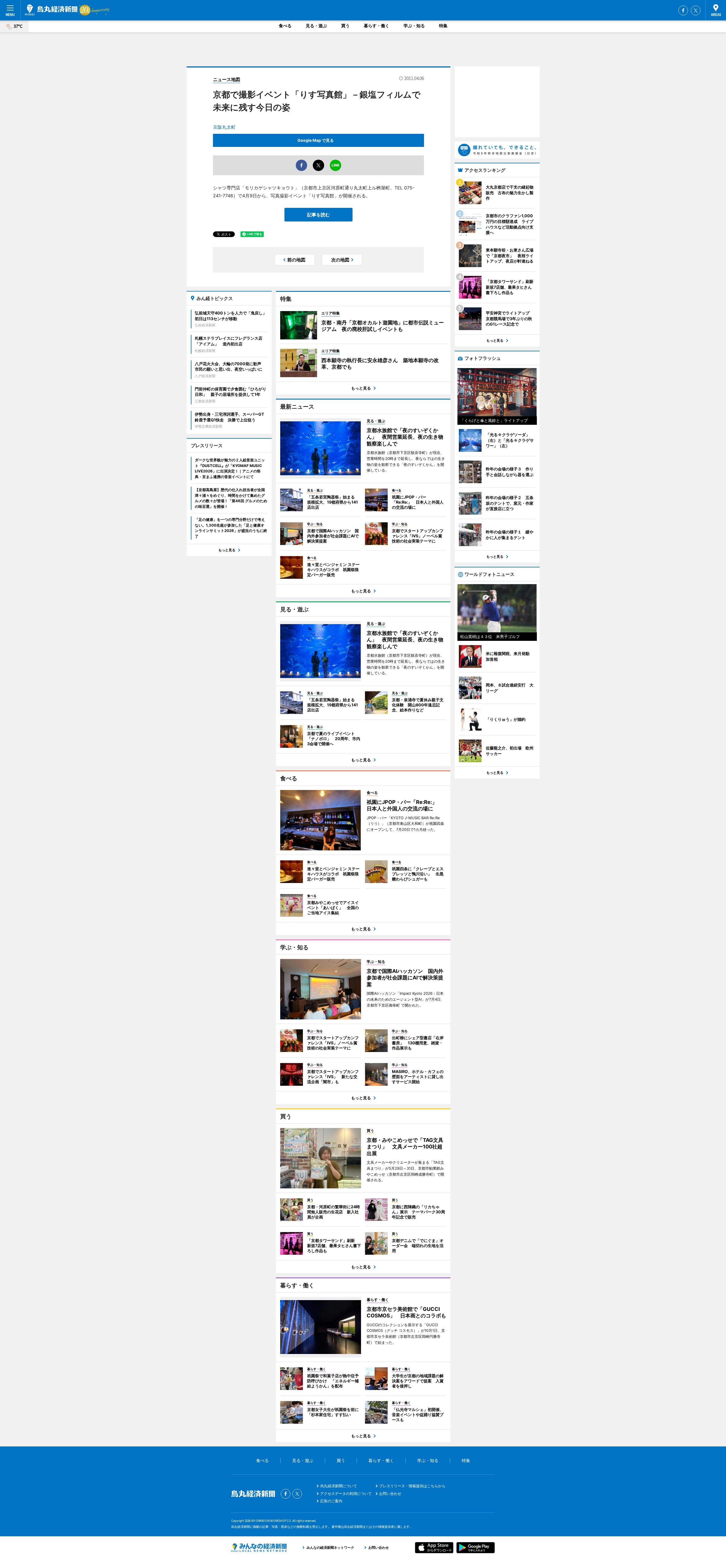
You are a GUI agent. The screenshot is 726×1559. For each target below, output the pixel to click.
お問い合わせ (390, 1493)
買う (345, 25)
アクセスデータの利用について (346, 1493)
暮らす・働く (376, 25)
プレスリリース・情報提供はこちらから (412, 1486)
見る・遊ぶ (316, 25)
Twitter (695, 10)
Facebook (683, 10)
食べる (285, 25)
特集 (443, 25)
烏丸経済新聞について (338, 1486)
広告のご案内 (331, 1501)
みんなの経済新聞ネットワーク (259, 1547)
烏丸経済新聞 (51, 10)
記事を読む (318, 214)
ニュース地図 (226, 79)
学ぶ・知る (414, 25)
